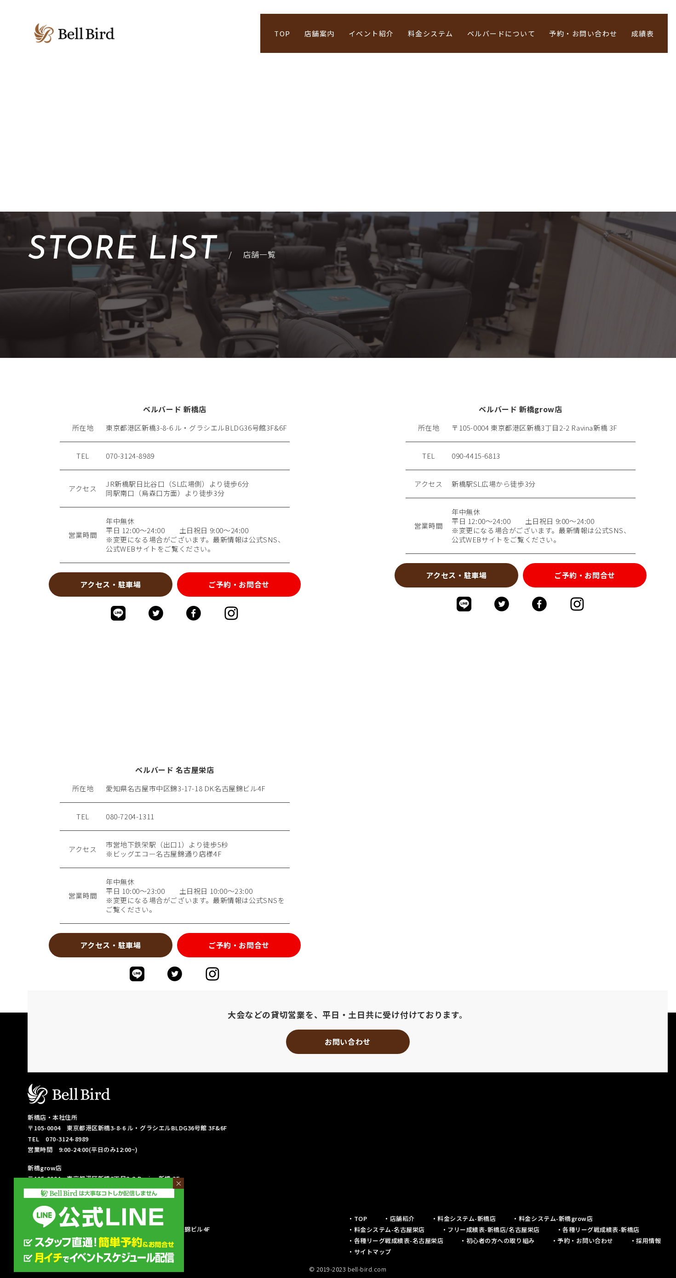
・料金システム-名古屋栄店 (386, 1229)
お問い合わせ (348, 1041)
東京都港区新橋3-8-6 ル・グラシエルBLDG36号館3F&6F (196, 427)
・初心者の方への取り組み (497, 1240)
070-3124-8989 (130, 456)
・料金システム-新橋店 (463, 1218)
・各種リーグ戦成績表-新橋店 (598, 1229)
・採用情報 (645, 1240)
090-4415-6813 (476, 456)
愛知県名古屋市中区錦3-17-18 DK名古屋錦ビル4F (185, 788)
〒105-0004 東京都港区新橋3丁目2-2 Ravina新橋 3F (534, 427)
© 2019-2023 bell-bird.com (348, 1269)
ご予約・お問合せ (238, 584)
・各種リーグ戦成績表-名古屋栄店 (395, 1240)
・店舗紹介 (399, 1218)
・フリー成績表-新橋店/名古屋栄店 (490, 1229)
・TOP (357, 1218)
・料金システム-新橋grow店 (552, 1218)
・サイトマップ (369, 1251)
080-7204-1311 (130, 816)
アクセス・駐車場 (110, 584)
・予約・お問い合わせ (582, 1240)
